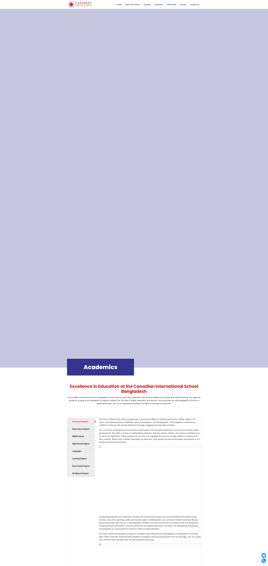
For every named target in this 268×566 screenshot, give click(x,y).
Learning (147, 4)
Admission (158, 4)
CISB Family (171, 4)
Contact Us (194, 4)
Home (119, 4)
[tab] (81, 421)
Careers (183, 4)
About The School (132, 4)
